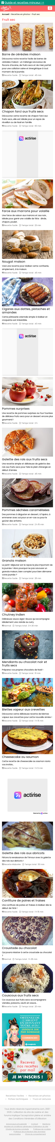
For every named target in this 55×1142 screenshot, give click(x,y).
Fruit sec (36, 14)
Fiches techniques (18, 1099)
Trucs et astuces (42, 1099)
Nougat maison (13, 262)
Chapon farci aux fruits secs (23, 111)
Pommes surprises (16, 409)
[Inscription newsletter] (27, 1065)
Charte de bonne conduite (17, 1129)
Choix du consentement (35, 1134)
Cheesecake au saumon (20, 757)
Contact (34, 1124)
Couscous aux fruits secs (20, 995)
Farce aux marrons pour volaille (25, 211)
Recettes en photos (20, 14)
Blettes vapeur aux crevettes (23, 709)
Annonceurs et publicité (16, 1124)
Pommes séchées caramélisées (25, 510)
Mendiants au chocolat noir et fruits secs (24, 663)
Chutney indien (13, 615)
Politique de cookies (42, 1129)
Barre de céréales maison (21, 54)
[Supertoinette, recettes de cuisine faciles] (6, 8)
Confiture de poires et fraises (23, 900)
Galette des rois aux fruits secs (24, 459)
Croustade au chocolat (19, 948)
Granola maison (14, 561)
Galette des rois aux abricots (23, 853)
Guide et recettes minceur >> (24, 2)
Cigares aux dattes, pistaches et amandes (26, 310)
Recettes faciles (15, 1095)
